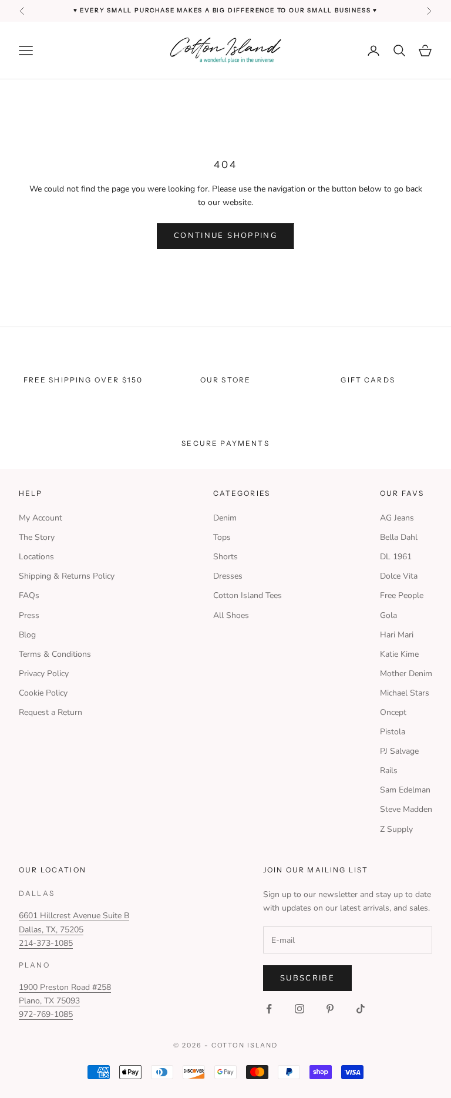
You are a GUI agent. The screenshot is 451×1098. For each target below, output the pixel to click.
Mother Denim (406, 673)
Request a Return (50, 712)
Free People (401, 595)
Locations (36, 556)
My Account (40, 517)
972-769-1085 (46, 1014)
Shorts (225, 556)
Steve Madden (406, 809)
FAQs (29, 595)
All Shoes (231, 615)
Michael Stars (404, 693)
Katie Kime (399, 654)
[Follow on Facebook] (269, 1009)
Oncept (393, 712)
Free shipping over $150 (83, 379)
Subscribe (307, 978)
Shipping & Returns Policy (67, 576)
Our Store (225, 379)
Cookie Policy (43, 693)
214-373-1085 (46, 943)
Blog (27, 634)
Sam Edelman (405, 789)
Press (29, 615)
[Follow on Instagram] (299, 1009)
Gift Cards (368, 379)
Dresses (228, 576)
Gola (388, 615)
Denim (225, 517)
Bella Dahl (399, 537)
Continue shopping (225, 235)
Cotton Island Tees (247, 595)
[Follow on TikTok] (360, 1009)
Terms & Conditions (55, 654)
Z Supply (396, 829)
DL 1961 (396, 556)
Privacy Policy (44, 673)
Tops (222, 537)
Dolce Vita (399, 576)
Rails (389, 770)
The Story (37, 537)
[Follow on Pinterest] (330, 1009)
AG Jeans (397, 517)
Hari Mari (396, 634)
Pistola (392, 731)
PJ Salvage (399, 751)
